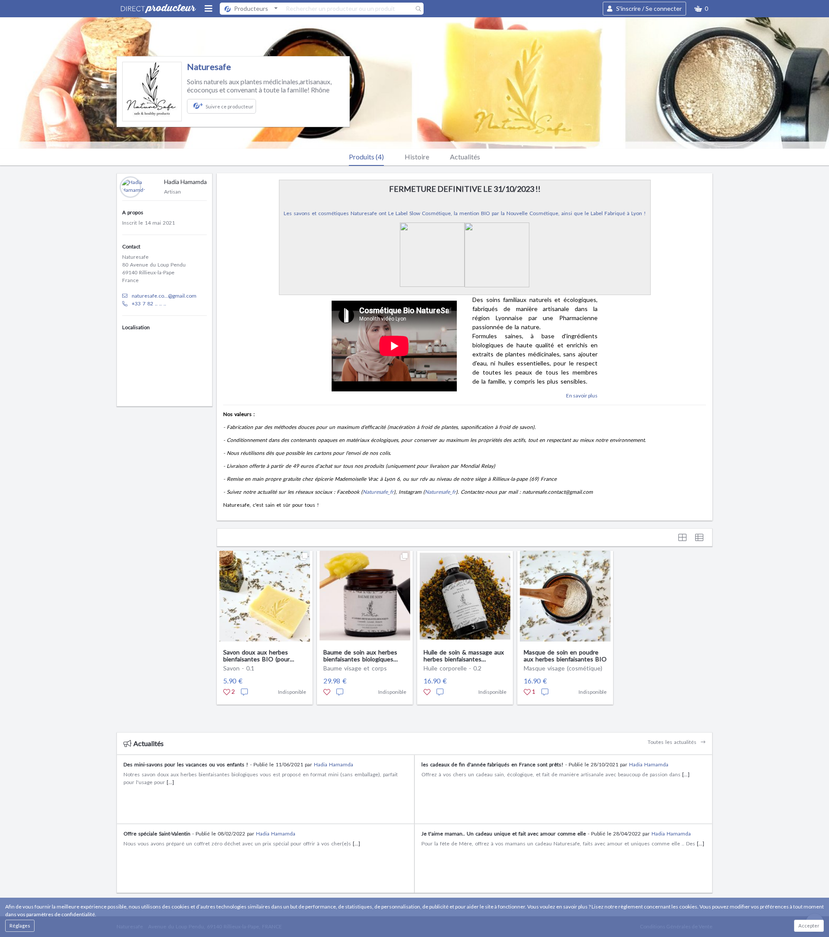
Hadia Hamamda (333, 764)
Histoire (417, 156)
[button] (701, 9)
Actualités (465, 156)
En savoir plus (582, 395)
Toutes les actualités (673, 742)
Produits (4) (366, 156)
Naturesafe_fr (378, 492)
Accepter (809, 925)
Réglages (19, 925)
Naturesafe (209, 66)
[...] (170, 782)
